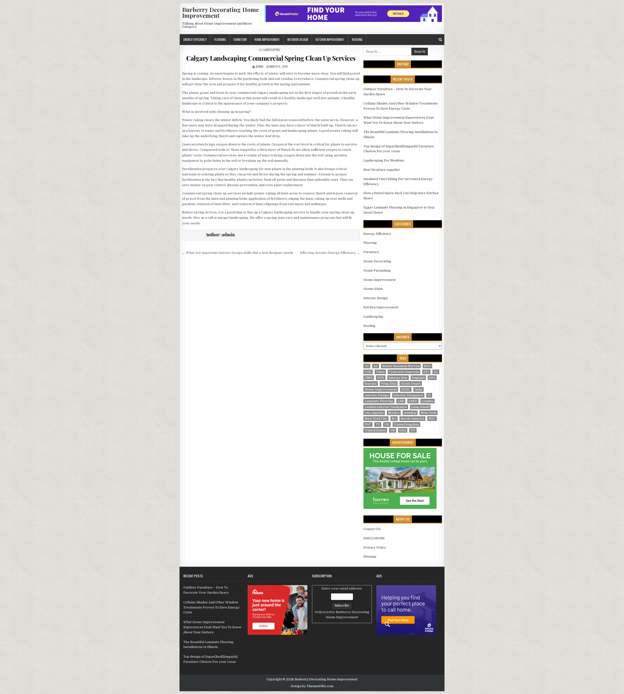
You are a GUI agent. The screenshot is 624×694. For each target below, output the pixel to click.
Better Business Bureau (400, 366)
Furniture (240, 39)
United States (375, 430)
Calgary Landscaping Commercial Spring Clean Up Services (271, 58)
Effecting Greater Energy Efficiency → (330, 253)
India (418, 389)
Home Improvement (267, 39)
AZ (375, 366)
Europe (371, 383)
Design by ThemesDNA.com (312, 686)
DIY (426, 372)
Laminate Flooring (379, 401)
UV (412, 430)
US (392, 430)
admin (259, 66)
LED (401, 401)
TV (378, 424)
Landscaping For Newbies (383, 160)
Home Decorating (377, 261)
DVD (380, 378)
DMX (369, 378)
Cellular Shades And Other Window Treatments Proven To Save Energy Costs (211, 607)
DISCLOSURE (374, 538)
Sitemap (369, 556)
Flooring (220, 39)
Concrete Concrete (404, 372)
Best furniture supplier (381, 169)
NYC (432, 418)
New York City (376, 418)
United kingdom (406, 424)
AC (367, 366)
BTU (427, 366)
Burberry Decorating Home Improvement (220, 12)
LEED (413, 401)
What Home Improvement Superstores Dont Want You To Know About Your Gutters (212, 627)
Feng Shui (388, 383)
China (380, 372)
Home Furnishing (377, 270)
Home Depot (411, 383)
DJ (436, 372)
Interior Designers (408, 395)
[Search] (440, 39)
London (427, 401)
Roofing (357, 39)
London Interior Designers (386, 407)
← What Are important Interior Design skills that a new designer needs (237, 253)
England (418, 378)
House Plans (373, 289)
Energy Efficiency (195, 39)
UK (387, 424)
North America (412, 418)
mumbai (410, 413)
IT (429, 395)
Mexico (394, 413)
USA (402, 430)
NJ (394, 418)
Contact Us (371, 529)
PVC (368, 424)
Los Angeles (374, 413)
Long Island (420, 407)
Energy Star (398, 378)
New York (428, 413)
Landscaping (271, 50)
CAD (368, 372)
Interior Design (297, 39)
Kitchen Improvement (330, 39)
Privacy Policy (374, 547)
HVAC (405, 389)
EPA (432, 378)
